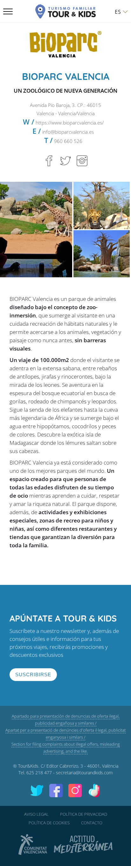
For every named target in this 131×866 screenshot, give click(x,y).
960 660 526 (67, 141)
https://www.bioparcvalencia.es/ (70, 122)
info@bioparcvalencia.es (68, 132)
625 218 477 (39, 773)
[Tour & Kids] (65, 11)
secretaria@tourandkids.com (84, 773)
